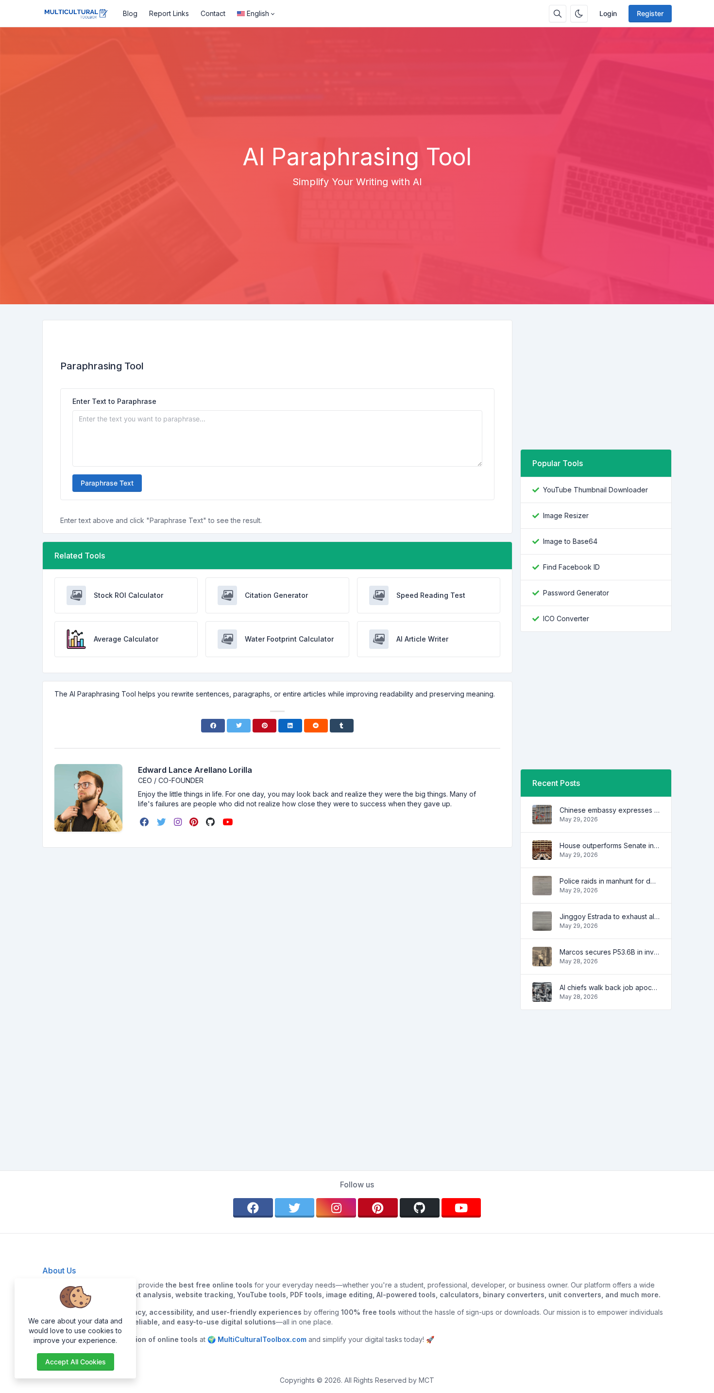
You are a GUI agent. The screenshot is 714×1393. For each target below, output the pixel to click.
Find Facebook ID (571, 567)
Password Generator (576, 593)
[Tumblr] (342, 725)
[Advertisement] (357, 116)
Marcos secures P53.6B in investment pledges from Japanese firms (610, 952)
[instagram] (179, 821)
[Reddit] (316, 725)
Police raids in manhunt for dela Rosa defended (610, 881)
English (258, 13)
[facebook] (145, 821)
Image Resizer (566, 515)
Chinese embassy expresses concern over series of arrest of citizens (610, 810)
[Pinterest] (264, 725)
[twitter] (162, 821)
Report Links (169, 13)
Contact (213, 13)
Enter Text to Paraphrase (114, 401)
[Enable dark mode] (579, 13)
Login (608, 13)
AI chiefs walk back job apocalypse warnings (610, 987)
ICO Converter (566, 618)
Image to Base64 (570, 541)
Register (650, 13)
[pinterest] (194, 821)
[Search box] (557, 13)
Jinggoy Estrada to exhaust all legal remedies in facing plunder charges (610, 916)
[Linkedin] (290, 725)
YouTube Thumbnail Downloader (595, 490)
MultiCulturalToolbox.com (262, 1339)
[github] (211, 821)
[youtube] (229, 821)
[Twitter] (239, 725)
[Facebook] (213, 725)
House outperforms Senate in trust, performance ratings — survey (610, 845)
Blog (130, 13)
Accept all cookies (75, 1362)
